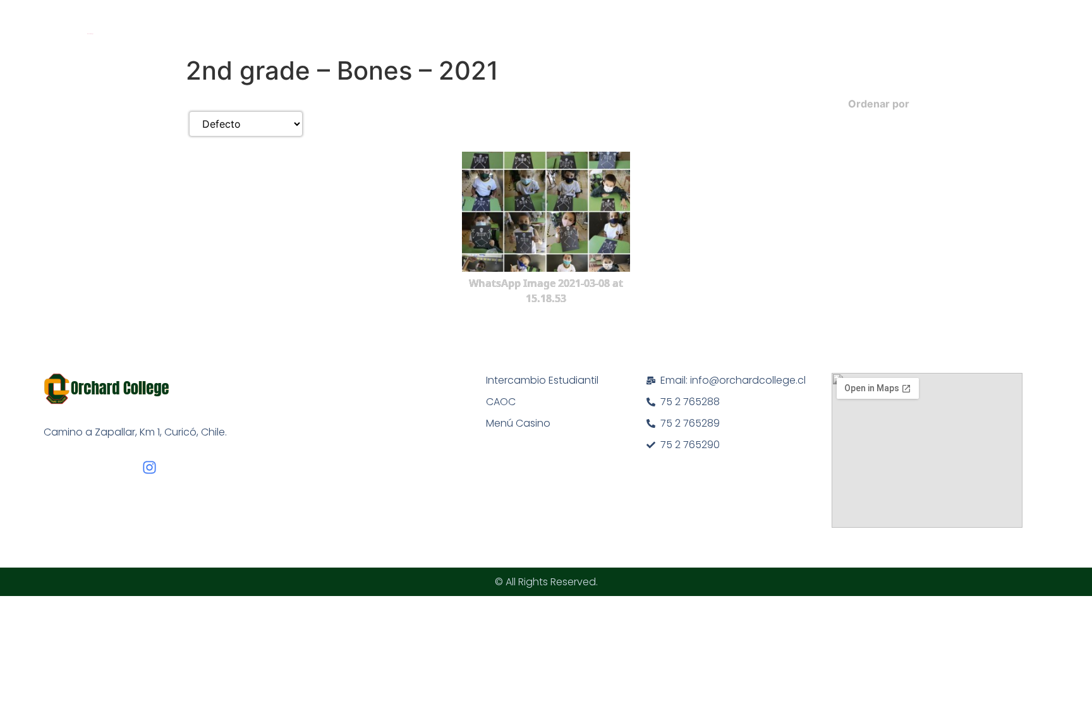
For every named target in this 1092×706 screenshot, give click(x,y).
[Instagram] (149, 467)
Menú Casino (518, 423)
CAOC (501, 401)
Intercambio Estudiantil (542, 380)
